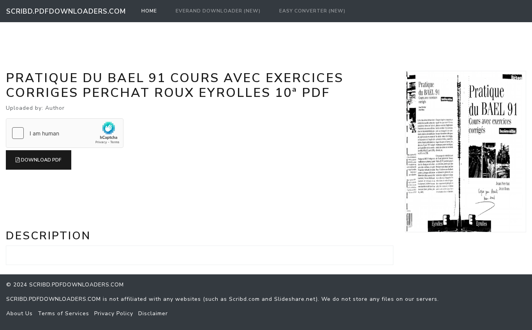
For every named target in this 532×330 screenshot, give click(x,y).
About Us (19, 313)
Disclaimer (153, 313)
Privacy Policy (113, 313)
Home (150, 10)
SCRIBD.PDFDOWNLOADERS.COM (66, 11)
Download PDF (41, 160)
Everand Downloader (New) (218, 11)
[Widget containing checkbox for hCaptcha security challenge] (64, 133)
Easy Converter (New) (312, 11)
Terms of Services (63, 313)
